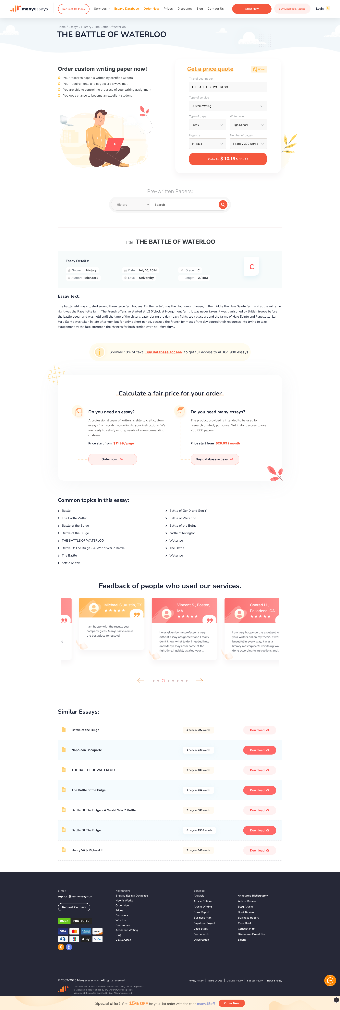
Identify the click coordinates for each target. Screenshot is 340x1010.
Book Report (201, 912)
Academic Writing (126, 930)
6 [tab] (177, 681)
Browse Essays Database (131, 896)
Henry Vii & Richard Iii (87, 850)
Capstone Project (204, 923)
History (91, 270)
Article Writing (203, 907)
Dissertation (201, 940)
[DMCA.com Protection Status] (84, 921)
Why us (120, 920)
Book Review (246, 912)
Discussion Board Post (252, 934)
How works (124, 900)
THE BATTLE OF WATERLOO (82, 540)
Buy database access (163, 352)
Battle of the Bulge (75, 525)
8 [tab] (187, 681)
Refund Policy (274, 980)
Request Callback (73, 9)
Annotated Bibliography (253, 896)
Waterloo (176, 540)
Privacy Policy (195, 980)
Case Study (201, 929)
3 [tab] (163, 680)
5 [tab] (173, 681)
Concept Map (246, 929)
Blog (200, 8)
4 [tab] (168, 681)
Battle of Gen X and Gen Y (188, 511)
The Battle (177, 548)
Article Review (247, 901)
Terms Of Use (215, 980)
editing (242, 940)
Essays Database (126, 8)
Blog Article (245, 907)
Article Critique (203, 901)
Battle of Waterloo (182, 518)
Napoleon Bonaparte (87, 750)
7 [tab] (182, 681)
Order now (110, 459)
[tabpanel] (97, 628)
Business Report (248, 918)
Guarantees (122, 925)
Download (257, 730)
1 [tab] (153, 681)
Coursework (201, 934)
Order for (228, 159)
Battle (66, 511)
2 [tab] (158, 681)
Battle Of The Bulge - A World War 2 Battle (93, 548)
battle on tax (70, 563)
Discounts (184, 8)
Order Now (151, 8)
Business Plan (203, 918)
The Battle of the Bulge (89, 790)
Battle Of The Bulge (86, 830)
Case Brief (244, 923)
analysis (199, 896)
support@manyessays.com (76, 896)
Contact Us (216, 8)
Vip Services (123, 940)
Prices (168, 8)
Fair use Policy (255, 980)
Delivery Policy (235, 980)
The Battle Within (74, 518)
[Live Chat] (330, 980)
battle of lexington (182, 533)
